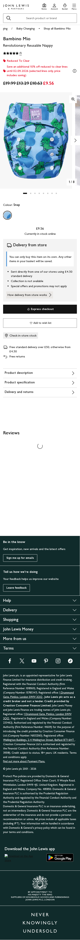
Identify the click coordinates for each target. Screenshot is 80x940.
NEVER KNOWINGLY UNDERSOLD (40, 923)
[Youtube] (34, 662)
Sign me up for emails (20, 558)
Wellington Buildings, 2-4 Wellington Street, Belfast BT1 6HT (39, 740)
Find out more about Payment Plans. (24, 761)
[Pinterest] (46, 662)
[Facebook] (9, 662)
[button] (74, 6)
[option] (7, 215)
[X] (22, 662)
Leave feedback (16, 587)
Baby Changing (25, 28)
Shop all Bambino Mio (57, 28)
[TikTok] (70, 662)
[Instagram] (58, 662)
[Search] (8, 18)
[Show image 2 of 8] (75, 140)
